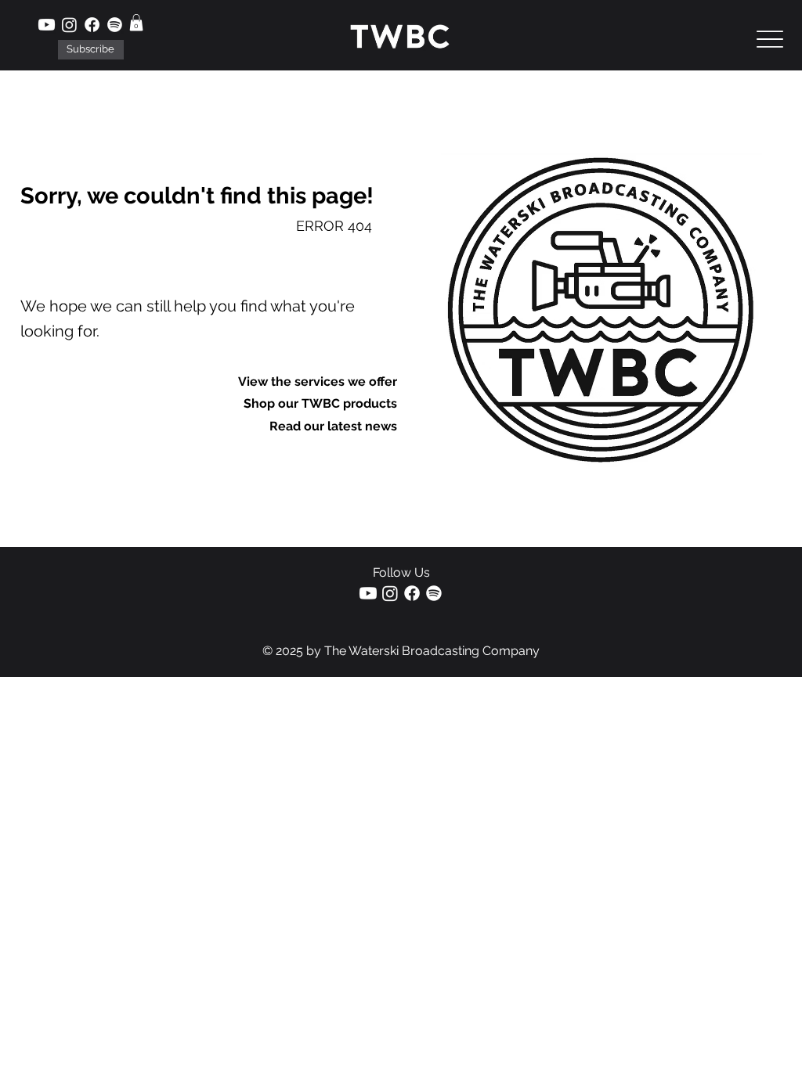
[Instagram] (69, 24)
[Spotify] (115, 24)
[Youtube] (46, 24)
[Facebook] (92, 24)
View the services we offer (317, 381)
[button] (91, 49)
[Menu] (770, 39)
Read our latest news (333, 426)
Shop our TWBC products (320, 403)
